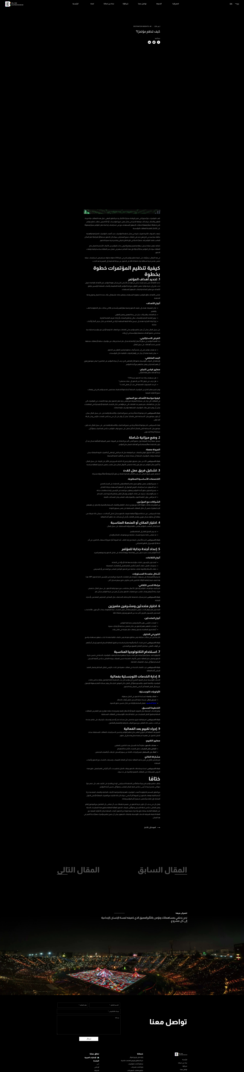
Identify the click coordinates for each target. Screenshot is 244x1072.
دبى (98, 1064)
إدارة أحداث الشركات (137, 1067)
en (231, 4)
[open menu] (237, 4)
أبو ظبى (96, 1067)
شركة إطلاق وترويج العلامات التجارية (132, 1060)
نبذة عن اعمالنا (109, 4)
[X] (154, 42)
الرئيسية (75, 4)
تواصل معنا (142, 4)
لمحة (92, 4)
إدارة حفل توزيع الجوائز (136, 1057)
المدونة (159, 4)
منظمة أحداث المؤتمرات (135, 1064)
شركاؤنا (125, 4)
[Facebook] (158, 42)
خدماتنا (140, 1054)
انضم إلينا (176, 4)
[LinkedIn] (149, 42)
